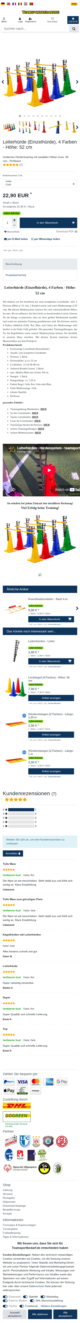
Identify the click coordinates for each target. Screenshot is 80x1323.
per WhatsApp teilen (46, 238)
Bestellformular (11, 1209)
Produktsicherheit (16, 275)
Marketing (52, 1296)
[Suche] (74, 28)
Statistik (33, 1296)
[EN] (9, 4)
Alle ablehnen (40, 1314)
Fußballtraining (11, 1232)
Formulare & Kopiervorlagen (19, 1224)
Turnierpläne (10, 1228)
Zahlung (7, 1189)
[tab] (40, 264)
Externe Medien (18, 1300)
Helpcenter (9, 1201)
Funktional (31, 1305)
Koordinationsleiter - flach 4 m (48, 599)
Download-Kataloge (14, 1205)
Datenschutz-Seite (40, 1286)
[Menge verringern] (14, 225)
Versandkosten (30, 250)
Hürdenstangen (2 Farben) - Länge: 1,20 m (51, 716)
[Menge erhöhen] (14, 220)
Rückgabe (9, 1197)
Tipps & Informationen (16, 1236)
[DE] (3, 4)
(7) (21, 164)
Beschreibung (14, 264)
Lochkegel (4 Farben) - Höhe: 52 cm (49, 679)
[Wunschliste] (52, 20)
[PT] (31, 4)
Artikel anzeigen (51, 697)
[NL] (26, 4)
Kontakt (7, 1213)
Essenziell (14, 1296)
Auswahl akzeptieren (15, 1314)
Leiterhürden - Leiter (41, 641)
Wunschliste (13, 232)
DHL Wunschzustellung (49, 1300)
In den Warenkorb (47, 222)
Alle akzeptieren (65, 1314)
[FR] (14, 4)
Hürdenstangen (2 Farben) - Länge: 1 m (51, 752)
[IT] (20, 4)
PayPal (13, 1305)
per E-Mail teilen (18, 238)
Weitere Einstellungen (54, 1305)
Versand (7, 1193)
